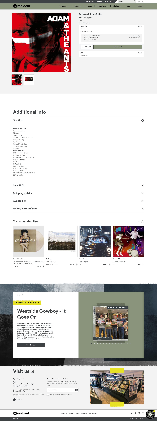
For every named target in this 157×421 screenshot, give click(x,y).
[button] (28, 266)
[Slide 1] (35, 275)
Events (89, 6)
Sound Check (109, 1)
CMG (80, 20)
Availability (19, 201)
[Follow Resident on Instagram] (139, 413)
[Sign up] (76, 390)
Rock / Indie (86, 23)
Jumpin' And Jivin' (119, 262)
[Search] (134, 1)
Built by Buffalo (140, 419)
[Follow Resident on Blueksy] (132, 413)
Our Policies (92, 413)
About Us (64, 413)
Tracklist (18, 120)
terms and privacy (62, 394)
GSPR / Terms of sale (25, 208)
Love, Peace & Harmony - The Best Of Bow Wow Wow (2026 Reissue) (28, 263)
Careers (84, 413)
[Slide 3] (122, 275)
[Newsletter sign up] (150, 414)
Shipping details (22, 193)
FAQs (77, 413)
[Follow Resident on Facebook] (135, 413)
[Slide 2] (78, 275)
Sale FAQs (19, 185)
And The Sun (50, 262)
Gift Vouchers (90, 1)
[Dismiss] (154, 411)
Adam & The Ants (90, 14)
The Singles (83, 262)
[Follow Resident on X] (143, 413)
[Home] (21, 6)
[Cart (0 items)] (143, 1)
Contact (71, 413)
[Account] (139, 1)
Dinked (99, 1)
